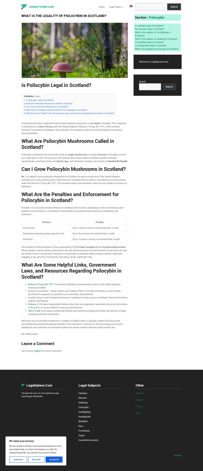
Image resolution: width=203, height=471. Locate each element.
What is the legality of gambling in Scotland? (156, 39)
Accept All (54, 459)
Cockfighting (84, 412)
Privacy (139, 406)
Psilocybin (156, 17)
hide (37, 96)
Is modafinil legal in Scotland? (149, 42)
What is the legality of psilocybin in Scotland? (157, 49)
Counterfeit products (88, 440)
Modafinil (82, 421)
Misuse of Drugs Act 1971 (41, 284)
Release (32, 304)
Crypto (81, 435)
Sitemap (178, 455)
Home (102, 7)
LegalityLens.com (41, 6)
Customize (18, 459)
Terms (139, 413)
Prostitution (84, 430)
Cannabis (82, 393)
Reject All (36, 459)
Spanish (139, 393)
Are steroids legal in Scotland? (149, 29)
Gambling (82, 402)
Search (174, 7)
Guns (80, 426)
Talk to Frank (34, 311)
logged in (38, 351)
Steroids (82, 398)
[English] (130, 6)
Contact (139, 400)
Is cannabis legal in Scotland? (149, 25)
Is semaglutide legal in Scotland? (151, 45)
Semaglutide (84, 416)
